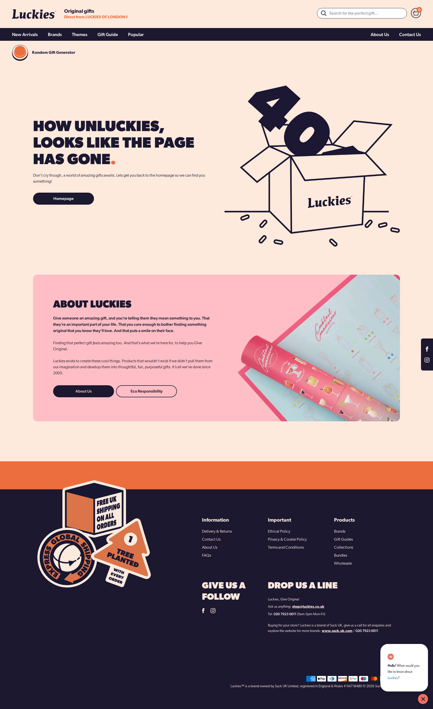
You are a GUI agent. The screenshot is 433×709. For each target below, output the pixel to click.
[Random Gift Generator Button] (20, 53)
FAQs (206, 556)
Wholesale (343, 564)
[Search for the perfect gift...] (324, 13)
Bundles (340, 556)
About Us (380, 34)
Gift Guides (343, 540)
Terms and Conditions (286, 548)
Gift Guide (107, 34)
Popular (136, 34)
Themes (79, 34)
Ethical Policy (279, 532)
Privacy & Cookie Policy (287, 540)
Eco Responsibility (147, 391)
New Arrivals (25, 34)
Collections (343, 548)
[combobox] (362, 13)
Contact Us (410, 34)
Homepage (63, 198)
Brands (55, 34)
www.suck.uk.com (337, 631)
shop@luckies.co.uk (308, 607)
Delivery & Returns (217, 532)
